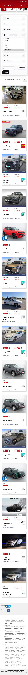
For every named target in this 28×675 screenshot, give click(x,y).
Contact (22, 671)
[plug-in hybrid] (14, 50)
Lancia (6, 655)
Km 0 (15, 626)
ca (22, 1)
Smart (12, 664)
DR (5, 651)
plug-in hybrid (19, 621)
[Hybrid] (14, 47)
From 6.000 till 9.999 (9, 633)
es (20, 1)
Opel (12, 661)
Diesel (20, 620)
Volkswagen (7, 666)
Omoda (6, 661)
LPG (6, 623)
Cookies (22, 670)
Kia (16, 654)
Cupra (12, 650)
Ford (19, 651)
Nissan (19, 659)
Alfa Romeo (18, 645)
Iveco (19, 652)
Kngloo (22, 654)
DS (9, 651)
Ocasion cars (7, 626)
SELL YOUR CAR (11, 9)
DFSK (23, 650)
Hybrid (12, 621)
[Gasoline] (14, 41)
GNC (11, 623)
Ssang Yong (18, 664)
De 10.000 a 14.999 (20, 633)
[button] (25, 79)
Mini (19, 658)
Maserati (11, 657)
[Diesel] (14, 43)
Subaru (6, 665)
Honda (6, 652)
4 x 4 (15, 640)
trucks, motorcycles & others (10, 642)
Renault (12, 662)
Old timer (21, 626)
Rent (21, 628)
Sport (24, 638)
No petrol (7, 620)
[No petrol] (14, 38)
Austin (6, 647)
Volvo (14, 666)
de (26, 1)
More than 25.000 (21, 634)
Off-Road (19, 639)
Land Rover (13, 655)
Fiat (14, 651)
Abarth (6, 645)
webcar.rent (24, 672)
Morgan (13, 659)
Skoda (6, 664)
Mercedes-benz (8, 658)
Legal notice (10, 670)
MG (15, 658)
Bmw (22, 647)
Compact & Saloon (8, 638)
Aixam (12, 645)
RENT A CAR (20, 9)
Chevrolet (18, 648)
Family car (7, 639)
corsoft (13, 672)
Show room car (8, 628)
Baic (11, 647)
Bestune (16, 647)
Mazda (17, 657)
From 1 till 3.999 (8, 631)
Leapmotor (20, 655)
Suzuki (12, 665)
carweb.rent (18, 672)
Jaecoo (24, 652)
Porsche (6, 662)
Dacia (18, 650)
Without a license (8, 640)
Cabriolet (17, 638)
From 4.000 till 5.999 (18, 631)
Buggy (6, 648)
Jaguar (6, 654)
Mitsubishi (7, 659)
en (24, 1)
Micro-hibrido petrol (19, 618)
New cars (16, 628)
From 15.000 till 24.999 (9, 634)
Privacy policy (16, 670)
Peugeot (17, 661)
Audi (24, 645)
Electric (6, 621)
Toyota (17, 665)
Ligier (6, 657)
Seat (18, 662)
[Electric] (14, 45)
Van (13, 639)
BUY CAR (4, 9)
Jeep (12, 654)
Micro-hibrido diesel (8, 618)
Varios (23, 665)
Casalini (11, 648)
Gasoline (13, 620)
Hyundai (12, 652)
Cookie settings (4, 671)
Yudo (19, 666)
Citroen (6, 650)
